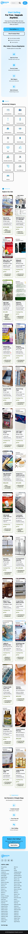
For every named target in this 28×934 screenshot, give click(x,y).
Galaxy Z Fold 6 (4, 907)
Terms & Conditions (5, 870)
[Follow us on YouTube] (12, 860)
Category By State (17, 872)
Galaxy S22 (16, 914)
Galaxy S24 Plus (4, 911)
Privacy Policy (4, 867)
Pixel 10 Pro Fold (17, 897)
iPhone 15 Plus (17, 887)
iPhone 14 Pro (4, 890)
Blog (15, 868)
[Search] (20, 3)
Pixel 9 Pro (3, 902)
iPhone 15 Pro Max (18, 885)
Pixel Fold (16, 902)
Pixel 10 (15, 899)
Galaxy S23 (16, 913)
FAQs (2, 868)
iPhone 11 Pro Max (5, 896)
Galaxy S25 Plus (4, 906)
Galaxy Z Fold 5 (17, 907)
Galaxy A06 (3, 921)
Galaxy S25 (16, 906)
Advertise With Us (17, 875)
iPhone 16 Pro (4, 884)
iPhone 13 (3, 892)
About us (16, 867)
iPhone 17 (3, 880)
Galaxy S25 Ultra (17, 904)
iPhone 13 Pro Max (5, 882)
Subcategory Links (5, 873)
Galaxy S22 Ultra (4, 914)
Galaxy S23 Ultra (4, 913)
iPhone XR (16, 896)
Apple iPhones (4, 877)
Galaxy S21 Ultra (4, 916)
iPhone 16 (3, 885)
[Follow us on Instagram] (5, 860)
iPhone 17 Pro (4, 878)
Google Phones (4, 897)
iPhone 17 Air (16, 878)
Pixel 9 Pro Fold (4, 901)
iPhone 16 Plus (17, 884)
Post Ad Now (13, 29)
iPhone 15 (3, 889)
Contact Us (3, 872)
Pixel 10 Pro (3, 899)
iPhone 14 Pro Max (18, 889)
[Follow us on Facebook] (2, 860)
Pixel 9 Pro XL (16, 901)
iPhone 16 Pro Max (18, 882)
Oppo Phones (17, 921)
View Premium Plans (14, 33)
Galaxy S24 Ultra (17, 909)
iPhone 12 (16, 892)
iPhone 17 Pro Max (18, 877)
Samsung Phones (4, 904)
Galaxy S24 (16, 911)
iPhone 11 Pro (17, 894)
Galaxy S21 (3, 918)
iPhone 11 (3, 894)
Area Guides (3, 875)
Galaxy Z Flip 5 (4, 919)
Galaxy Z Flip (16, 919)
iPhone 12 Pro (17, 880)
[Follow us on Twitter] (8, 860)
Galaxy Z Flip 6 (17, 918)
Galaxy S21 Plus (17, 916)
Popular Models (17, 873)
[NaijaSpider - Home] (5, 856)
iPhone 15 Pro (4, 887)
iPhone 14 (16, 890)
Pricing (15, 870)
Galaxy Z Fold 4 (4, 909)
